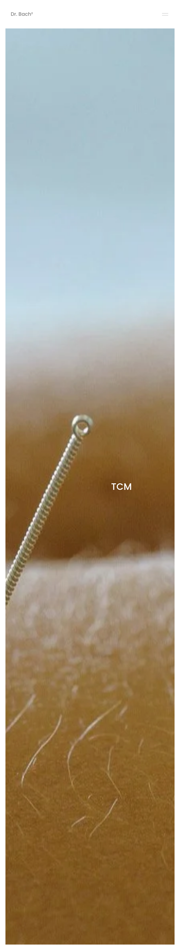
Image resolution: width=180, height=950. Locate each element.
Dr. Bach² (22, 14)
